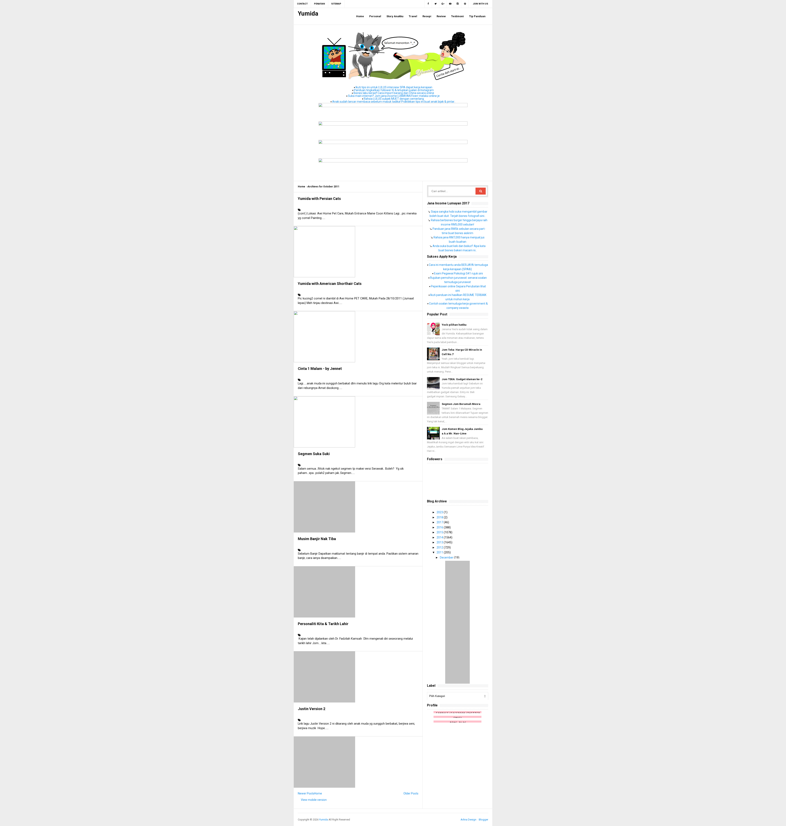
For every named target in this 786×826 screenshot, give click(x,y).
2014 (440, 537)
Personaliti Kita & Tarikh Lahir (323, 624)
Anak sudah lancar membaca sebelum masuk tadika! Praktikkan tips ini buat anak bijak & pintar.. (393, 101)
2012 (440, 547)
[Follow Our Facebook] (428, 4)
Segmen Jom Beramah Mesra (461, 404)
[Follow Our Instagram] (457, 4)
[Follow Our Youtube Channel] (450, 4)
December (447, 557)
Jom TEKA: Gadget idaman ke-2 (462, 379)
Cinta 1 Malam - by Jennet (320, 368)
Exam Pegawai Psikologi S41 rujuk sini (458, 273)
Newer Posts (306, 793)
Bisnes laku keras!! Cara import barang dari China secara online (393, 93)
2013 (440, 542)
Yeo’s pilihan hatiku (454, 324)
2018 (440, 517)
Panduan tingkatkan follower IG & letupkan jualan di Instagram (394, 90)
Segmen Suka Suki (314, 454)
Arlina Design (468, 819)
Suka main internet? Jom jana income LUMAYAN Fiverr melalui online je (394, 95)
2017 (440, 522)
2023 (440, 512)
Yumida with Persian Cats (319, 198)
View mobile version (314, 799)
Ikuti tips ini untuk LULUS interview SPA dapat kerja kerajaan (394, 87)
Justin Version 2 (311, 709)
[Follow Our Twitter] (435, 4)
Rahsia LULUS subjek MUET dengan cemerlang (394, 98)
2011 (440, 552)
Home (301, 186)
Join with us (480, 3)
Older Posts (410, 793)
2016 (440, 527)
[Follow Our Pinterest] (465, 4)
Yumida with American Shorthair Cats (329, 283)
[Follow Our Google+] (443, 4)
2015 (440, 532)
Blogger (483, 819)
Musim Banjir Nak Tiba (317, 539)
